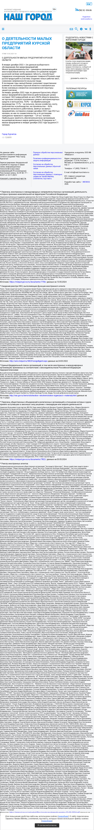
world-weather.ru (86, 19)
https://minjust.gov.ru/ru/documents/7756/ (28, 282)
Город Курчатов (9, 134)
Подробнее (86, 17)
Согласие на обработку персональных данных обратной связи (46, 166)
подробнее (63, 816)
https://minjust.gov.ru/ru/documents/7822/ (28, 459)
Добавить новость (79, 78)
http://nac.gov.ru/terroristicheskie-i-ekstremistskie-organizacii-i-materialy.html (43, 395)
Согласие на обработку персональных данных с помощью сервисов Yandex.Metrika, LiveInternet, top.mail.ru (47, 175)
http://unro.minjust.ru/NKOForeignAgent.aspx (29, 361)
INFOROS (86, 182)
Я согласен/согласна (47, 825)
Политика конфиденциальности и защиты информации (47, 159)
